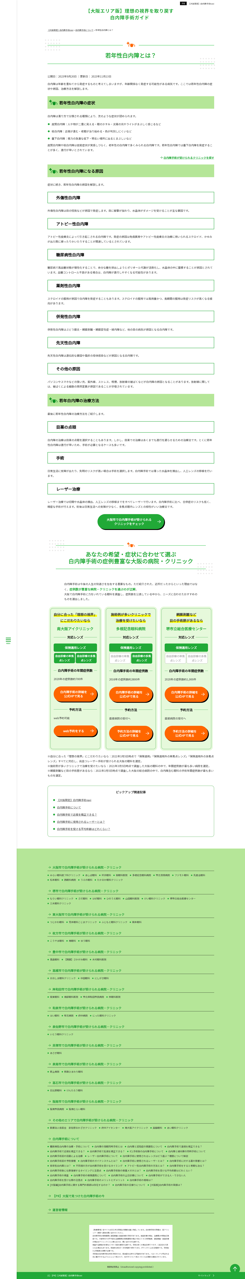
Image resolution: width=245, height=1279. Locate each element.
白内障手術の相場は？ (141, 1180)
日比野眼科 (56, 1090)
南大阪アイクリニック (136, 1127)
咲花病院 (69, 1015)
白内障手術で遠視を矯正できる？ (184, 1146)
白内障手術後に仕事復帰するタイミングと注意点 (75, 1170)
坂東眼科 (54, 996)
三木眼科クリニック (60, 903)
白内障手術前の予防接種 (63, 1160)
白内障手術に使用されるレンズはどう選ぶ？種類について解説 (155, 1156)
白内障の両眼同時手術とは (108, 1146)
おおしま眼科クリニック (63, 978)
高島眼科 (54, 959)
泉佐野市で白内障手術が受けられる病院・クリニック (88, 1027)
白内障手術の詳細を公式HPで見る (73, 694)
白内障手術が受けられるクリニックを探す (189, 158)
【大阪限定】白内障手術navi (201, 3)
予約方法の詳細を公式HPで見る (129, 733)
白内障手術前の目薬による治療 (66, 1156)
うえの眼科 (86, 879)
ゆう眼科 (85, 940)
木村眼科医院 (99, 959)
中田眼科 (85, 978)
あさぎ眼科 (56, 1053)
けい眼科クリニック (154, 898)
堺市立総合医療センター (183, 898)
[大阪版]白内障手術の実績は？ (166, 1184)
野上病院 (54, 1071)
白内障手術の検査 (59, 1175)
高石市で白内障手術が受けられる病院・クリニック (87, 1083)
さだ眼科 (83, 898)
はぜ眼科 (97, 898)
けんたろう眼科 (74, 1090)
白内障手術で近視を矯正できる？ (77, 814)
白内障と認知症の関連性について (144, 1146)
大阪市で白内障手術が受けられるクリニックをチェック (129, 521)
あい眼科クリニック (177, 1127)
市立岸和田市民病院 (93, 996)
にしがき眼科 (102, 978)
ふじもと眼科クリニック (114, 922)
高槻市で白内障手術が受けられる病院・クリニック (87, 970)
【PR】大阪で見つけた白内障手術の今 (78, 1196)
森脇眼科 (157, 1127)
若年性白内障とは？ (60, 1165)
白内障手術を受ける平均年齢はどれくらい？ (83, 829)
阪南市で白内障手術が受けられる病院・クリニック (87, 1101)
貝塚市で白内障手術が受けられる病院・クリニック (87, 1045)
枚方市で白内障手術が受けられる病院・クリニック (87, 933)
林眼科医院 (114, 996)
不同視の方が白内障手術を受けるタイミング (99, 1165)
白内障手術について (69, 807)
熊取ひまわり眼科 (73, 1071)
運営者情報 (60, 1210)
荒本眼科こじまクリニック (83, 922)
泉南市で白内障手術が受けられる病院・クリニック (87, 1064)
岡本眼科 (137, 922)
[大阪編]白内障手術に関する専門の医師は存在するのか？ (80, 1184)
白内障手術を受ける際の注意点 (66, 1180)
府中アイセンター (111, 1127)
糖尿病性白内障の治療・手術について (70, 1146)
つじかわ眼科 (57, 922)
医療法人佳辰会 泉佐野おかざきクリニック (73, 1127)
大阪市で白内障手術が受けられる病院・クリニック (87, 867)
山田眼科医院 (132, 898)
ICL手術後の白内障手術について (147, 1151)
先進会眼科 (199, 875)
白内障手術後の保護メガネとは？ (123, 1170)
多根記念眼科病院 (141, 875)
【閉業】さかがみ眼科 (76, 959)
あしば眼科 (91, 875)
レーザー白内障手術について (103, 1156)
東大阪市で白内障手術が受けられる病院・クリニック (88, 914)
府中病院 (83, 1015)
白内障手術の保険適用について (90, 1175)
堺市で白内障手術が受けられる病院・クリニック (85, 891)
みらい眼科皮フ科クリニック (65, 875)
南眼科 (72, 940)
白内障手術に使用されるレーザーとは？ (81, 822)
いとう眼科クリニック (61, 1034)
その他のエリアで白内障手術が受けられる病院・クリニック (93, 1120)
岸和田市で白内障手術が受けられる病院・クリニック (88, 989)
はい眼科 (54, 1015)
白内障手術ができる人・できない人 (167, 1175)
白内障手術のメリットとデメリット (106, 1180)
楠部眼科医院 (71, 996)
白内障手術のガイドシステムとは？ (99, 1160)
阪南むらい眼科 (77, 1109)
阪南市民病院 (57, 1109)
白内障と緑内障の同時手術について (187, 1151)
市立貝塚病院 (163, 875)
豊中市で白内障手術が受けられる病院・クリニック (87, 952)
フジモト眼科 (182, 875)
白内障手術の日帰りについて (130, 1184)
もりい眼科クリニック (61, 898)
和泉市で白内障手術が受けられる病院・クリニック (87, 1008)
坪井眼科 (106, 875)
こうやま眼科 (57, 940)
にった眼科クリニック (104, 1015)
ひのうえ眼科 (113, 898)
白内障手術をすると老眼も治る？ (187, 1165)
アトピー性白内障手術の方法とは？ (146, 1165)
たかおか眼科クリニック (110, 879)
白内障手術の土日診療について (127, 1175)
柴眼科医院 (122, 875)
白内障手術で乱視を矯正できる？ (107, 1151)
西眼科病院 (70, 879)
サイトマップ (204, 1275)
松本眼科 (54, 879)
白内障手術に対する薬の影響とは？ (188, 1160)
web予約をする (73, 731)
